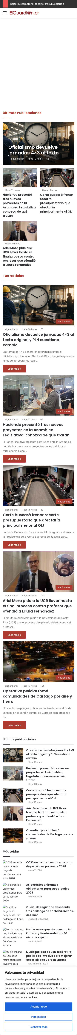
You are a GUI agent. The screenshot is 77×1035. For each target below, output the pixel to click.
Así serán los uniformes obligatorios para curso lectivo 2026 (47, 888)
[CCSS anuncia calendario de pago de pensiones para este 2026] (13, 870)
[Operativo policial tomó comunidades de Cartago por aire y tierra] (13, 835)
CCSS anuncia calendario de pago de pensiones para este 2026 (49, 864)
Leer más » (14, 368)
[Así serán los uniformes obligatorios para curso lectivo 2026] (13, 893)
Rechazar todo (38, 1026)
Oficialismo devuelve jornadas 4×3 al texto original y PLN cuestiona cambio (38, 340)
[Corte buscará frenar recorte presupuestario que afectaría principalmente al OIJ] (57, 177)
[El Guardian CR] (24, 12)
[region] (38, 1000)
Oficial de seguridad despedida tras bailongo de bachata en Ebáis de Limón (50, 911)
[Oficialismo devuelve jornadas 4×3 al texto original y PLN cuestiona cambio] (38, 143)
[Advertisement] (38, 70)
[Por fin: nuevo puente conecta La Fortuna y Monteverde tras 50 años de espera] (13, 937)
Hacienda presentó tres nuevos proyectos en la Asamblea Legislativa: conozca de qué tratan (19, 205)
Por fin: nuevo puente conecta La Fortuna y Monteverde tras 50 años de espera (48, 933)
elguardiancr (17, 158)
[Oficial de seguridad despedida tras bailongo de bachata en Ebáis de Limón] (13, 915)
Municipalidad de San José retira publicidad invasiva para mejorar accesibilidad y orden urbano (49, 956)
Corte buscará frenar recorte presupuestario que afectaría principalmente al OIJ (56, 203)
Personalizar (38, 1016)
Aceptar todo (38, 1006)
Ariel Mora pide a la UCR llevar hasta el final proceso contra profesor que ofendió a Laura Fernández (19, 256)
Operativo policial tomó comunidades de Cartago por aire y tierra (37, 696)
